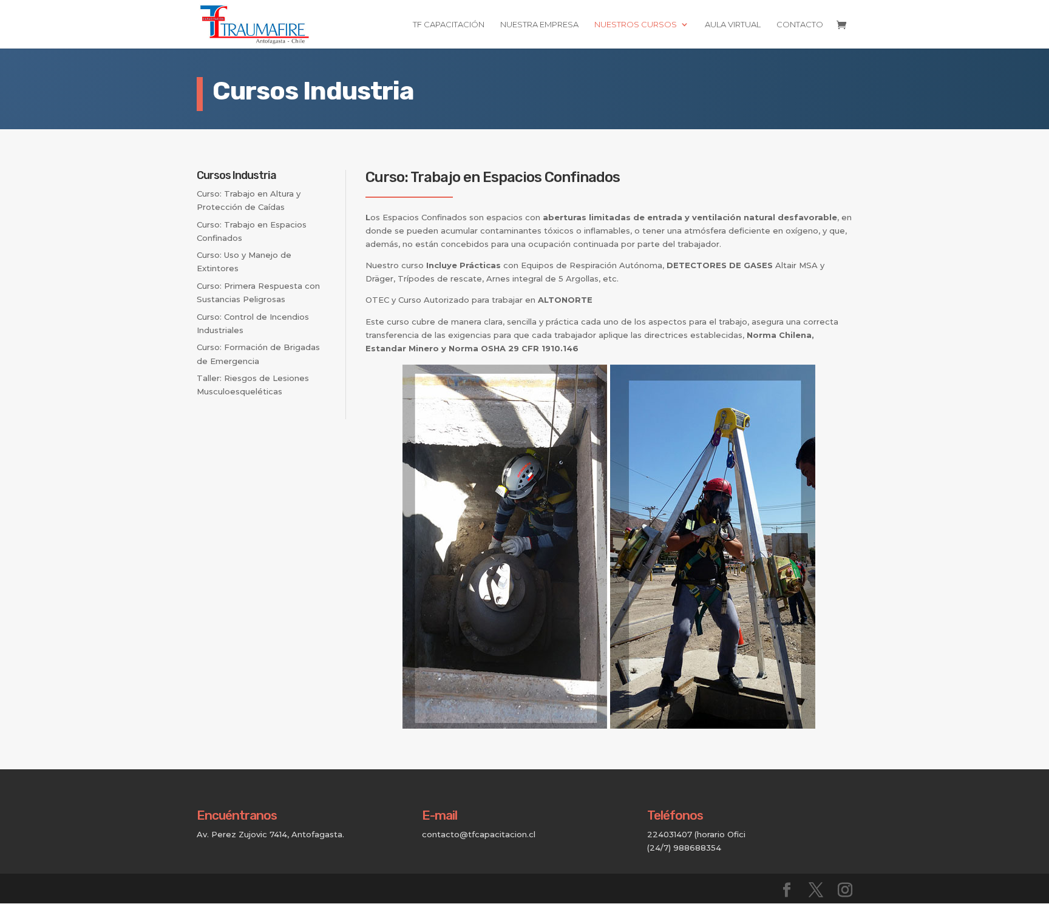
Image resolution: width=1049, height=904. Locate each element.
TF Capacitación (448, 24)
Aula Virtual (733, 24)
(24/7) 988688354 (684, 847)
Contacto (799, 24)
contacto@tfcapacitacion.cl (478, 834)
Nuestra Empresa (539, 24)
